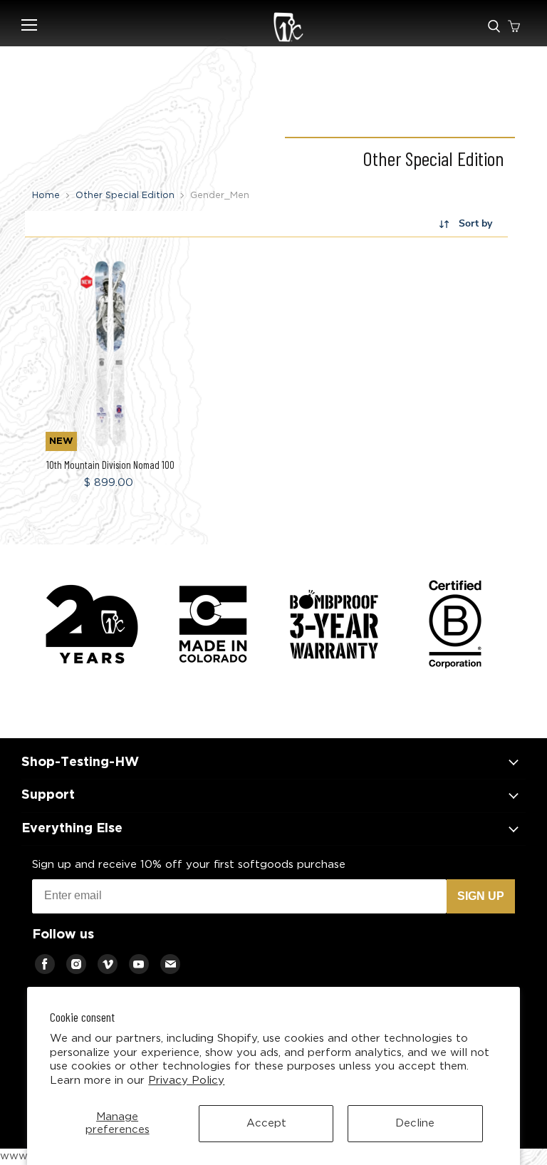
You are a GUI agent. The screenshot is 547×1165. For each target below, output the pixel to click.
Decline (414, 1123)
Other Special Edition (124, 196)
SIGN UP (480, 896)
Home (46, 196)
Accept (266, 1123)
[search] (494, 27)
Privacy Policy (186, 1080)
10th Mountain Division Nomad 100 (110, 464)
